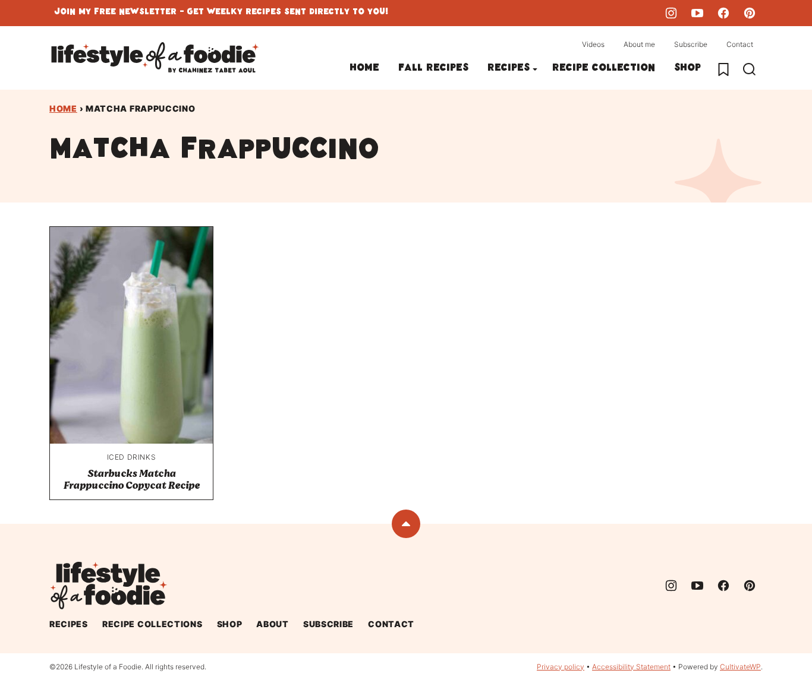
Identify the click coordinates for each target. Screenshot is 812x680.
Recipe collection (603, 69)
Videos (593, 44)
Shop (687, 69)
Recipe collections (152, 624)
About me (639, 44)
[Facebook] (723, 13)
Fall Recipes (433, 69)
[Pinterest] (750, 13)
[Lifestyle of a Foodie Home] (155, 58)
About (272, 624)
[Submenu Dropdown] (535, 69)
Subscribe (690, 44)
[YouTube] (697, 13)
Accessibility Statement (631, 666)
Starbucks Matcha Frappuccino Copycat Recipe (131, 479)
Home (364, 69)
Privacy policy (560, 666)
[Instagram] (671, 13)
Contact (739, 44)
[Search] (750, 69)
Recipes (508, 69)
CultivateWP (740, 666)
